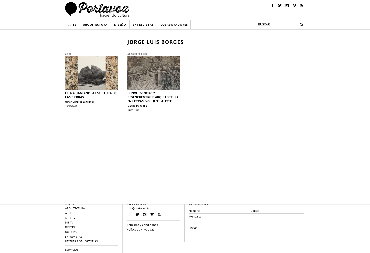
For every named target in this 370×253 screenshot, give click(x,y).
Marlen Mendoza (137, 105)
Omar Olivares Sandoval (79, 101)
